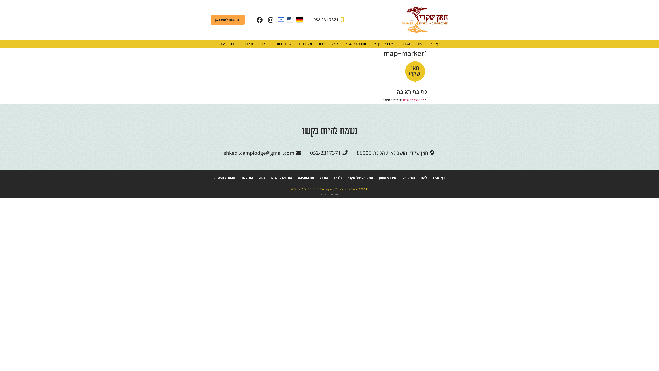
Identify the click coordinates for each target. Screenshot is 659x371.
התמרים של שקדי (357, 44)
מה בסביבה (305, 44)
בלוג (264, 44)
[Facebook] (259, 20)
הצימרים (405, 44)
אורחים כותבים (282, 44)
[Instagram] (270, 20)
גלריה (335, 44)
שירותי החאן (385, 44)
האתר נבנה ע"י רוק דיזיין (329, 194)
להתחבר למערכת (413, 100)
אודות (322, 44)
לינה (419, 44)
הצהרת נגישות (228, 44)
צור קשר (249, 44)
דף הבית (434, 44)
